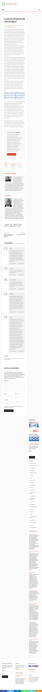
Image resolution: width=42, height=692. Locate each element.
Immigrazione (32, 485)
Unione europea (33, 527)
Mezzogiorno (32, 504)
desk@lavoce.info (18, 669)
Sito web (6, 399)
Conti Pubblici (32, 468)
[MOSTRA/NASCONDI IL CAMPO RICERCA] (39, 9)
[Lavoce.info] (10, 4)
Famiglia (31, 475)
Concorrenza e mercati (34, 465)
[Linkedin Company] (35, 666)
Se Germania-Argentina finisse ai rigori (14, 164)
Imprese (31, 487)
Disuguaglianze (33, 470)
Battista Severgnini (9, 25)
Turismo (31, 525)
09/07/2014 (13, 351)
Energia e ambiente (33, 472)
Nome (5, 393)
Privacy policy (17, 676)
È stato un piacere (32, 621)
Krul (11, 224)
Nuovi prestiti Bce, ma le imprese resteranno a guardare (8, 235)
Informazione (32, 490)
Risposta (21, 263)
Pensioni (31, 509)
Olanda (20, 224)
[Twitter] (31, 666)
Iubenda (30, 678)
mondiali (15, 224)
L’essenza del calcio (21, 234)
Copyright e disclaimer (19, 675)
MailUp (30, 677)
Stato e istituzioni (33, 522)
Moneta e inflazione (33, 506)
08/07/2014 (22, 25)
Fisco (31, 477)
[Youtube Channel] (37, 666)
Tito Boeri (15, 25)
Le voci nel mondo (32, 671)
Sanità (31, 514)
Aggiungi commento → (20, 243)
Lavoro (31, 501)
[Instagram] (33, 666)
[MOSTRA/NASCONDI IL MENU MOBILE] (3, 9)
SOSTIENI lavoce (11, 154)
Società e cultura (33, 520)
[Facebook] (29, 666)
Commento (6, 380)
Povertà (31, 511)
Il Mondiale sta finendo (33, 590)
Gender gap (32, 480)
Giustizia (31, 482)
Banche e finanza (33, 463)
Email (16, 393)
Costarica (7, 224)
